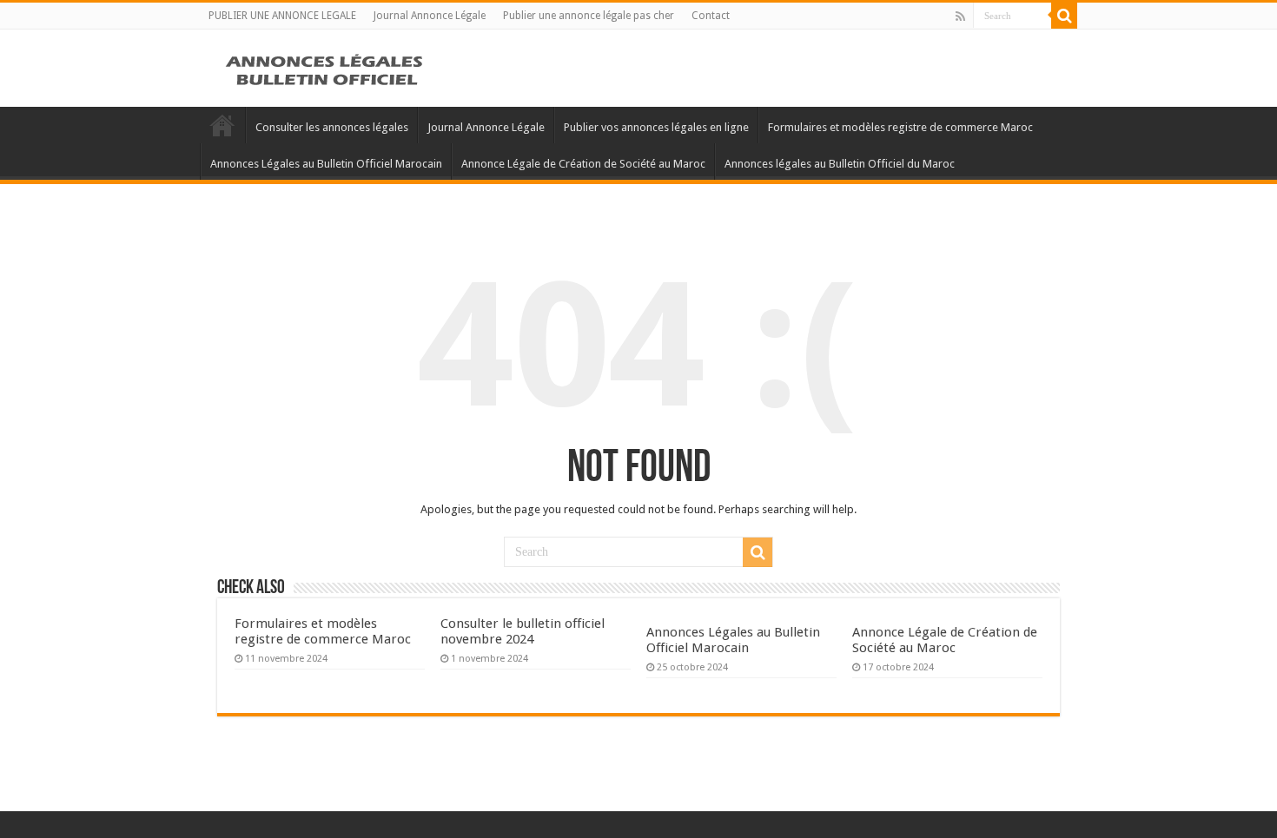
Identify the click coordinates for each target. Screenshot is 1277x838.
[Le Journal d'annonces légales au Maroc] (326, 68)
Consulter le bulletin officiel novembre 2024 (522, 631)
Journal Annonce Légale (430, 16)
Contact (710, 16)
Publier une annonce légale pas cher (588, 16)
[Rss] (960, 16)
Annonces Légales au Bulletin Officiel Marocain (326, 163)
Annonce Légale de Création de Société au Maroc (583, 163)
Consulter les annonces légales (331, 127)
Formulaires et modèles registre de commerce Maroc (900, 127)
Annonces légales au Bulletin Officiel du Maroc (840, 163)
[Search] (1064, 16)
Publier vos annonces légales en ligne (656, 127)
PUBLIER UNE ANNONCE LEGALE (282, 16)
